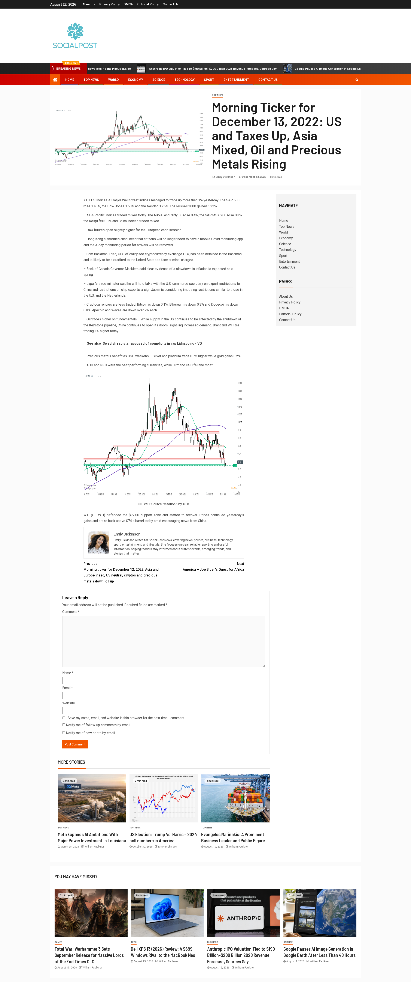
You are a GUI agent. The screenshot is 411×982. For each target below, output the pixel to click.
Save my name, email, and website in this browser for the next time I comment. (126, 718)
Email (67, 688)
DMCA (128, 4)
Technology (184, 79)
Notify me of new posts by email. (91, 733)
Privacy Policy (109, 4)
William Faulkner (94, 846)
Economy (135, 79)
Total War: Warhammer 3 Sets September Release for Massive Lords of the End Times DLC (89, 955)
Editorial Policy (148, 4)
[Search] (357, 80)
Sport (209, 79)
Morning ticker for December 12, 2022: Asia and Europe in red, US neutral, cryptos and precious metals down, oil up (121, 572)
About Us (88, 4)
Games (58, 942)
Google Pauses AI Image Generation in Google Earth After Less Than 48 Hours (319, 68)
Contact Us (171, 4)
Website (68, 703)
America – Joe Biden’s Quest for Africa (213, 567)
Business (212, 942)
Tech (134, 942)
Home (69, 79)
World (113, 79)
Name (67, 673)
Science (158, 79)
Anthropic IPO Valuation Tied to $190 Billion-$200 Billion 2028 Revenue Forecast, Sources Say (184, 68)
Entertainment (236, 79)
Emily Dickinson (226, 176)
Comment (70, 612)
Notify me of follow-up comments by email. (98, 725)
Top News (91, 79)
